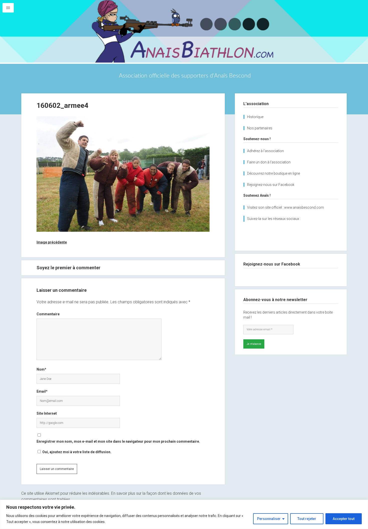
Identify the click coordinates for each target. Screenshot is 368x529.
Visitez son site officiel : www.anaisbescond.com (285, 207)
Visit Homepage (184, 31)
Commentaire (48, 314)
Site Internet (47, 413)
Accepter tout (343, 519)
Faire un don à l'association (269, 162)
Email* (42, 391)
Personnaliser (269, 519)
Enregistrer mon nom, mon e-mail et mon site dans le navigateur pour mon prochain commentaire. (118, 441)
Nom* (41, 369)
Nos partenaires (259, 128)
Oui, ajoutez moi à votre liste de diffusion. (76, 452)
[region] (184, 514)
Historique (255, 117)
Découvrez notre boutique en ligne (273, 173)
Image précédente (52, 242)
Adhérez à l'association (265, 151)
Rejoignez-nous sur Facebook (270, 185)
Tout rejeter (306, 519)
